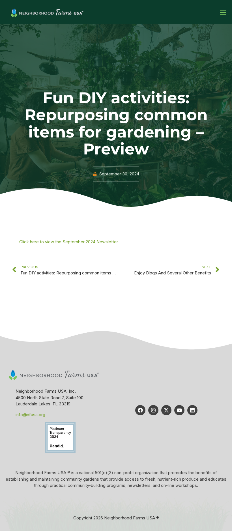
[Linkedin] (192, 410)
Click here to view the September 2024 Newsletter (68, 241)
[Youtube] (179, 410)
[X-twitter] (166, 410)
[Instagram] (153, 410)
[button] (223, 12)
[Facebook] (140, 410)
